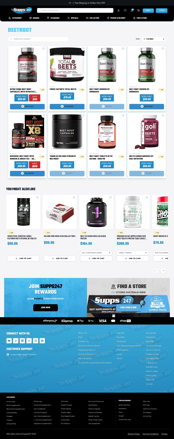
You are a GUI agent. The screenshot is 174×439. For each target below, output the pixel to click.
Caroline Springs (153, 346)
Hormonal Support (40, 412)
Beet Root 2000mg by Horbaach (139, 90)
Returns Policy (134, 434)
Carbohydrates (12, 412)
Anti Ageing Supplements (129, 346)
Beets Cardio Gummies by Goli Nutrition (141, 157)
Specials (120, 333)
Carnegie (150, 341)
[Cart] (138, 10)
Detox (119, 358)
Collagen (10, 416)
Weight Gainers (93, 416)
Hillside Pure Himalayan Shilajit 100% (60, 236)
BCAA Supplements (13, 405)
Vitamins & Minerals (95, 412)
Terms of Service (86, 354)
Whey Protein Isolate (95, 420)
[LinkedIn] (22, 340)
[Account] (118, 10)
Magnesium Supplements (42, 423)
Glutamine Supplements (42, 405)
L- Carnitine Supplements (42, 420)
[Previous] (155, 271)
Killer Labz (146, 401)
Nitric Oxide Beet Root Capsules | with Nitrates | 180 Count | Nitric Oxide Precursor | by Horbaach (22, 90)
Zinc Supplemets (94, 423)
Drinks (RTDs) (11, 424)
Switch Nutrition (124, 405)
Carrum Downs (153, 350)
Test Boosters (92, 405)
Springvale (151, 333)
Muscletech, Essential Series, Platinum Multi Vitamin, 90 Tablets (21, 237)
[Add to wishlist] (37, 197)
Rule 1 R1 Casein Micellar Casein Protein (93, 237)
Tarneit (149, 384)
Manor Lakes (152, 371)
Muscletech (122, 408)
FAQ (80, 337)
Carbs (119, 354)
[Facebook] (42, 340)
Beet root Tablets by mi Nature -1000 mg (100, 157)
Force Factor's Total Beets (63, 89)
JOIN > (148, 10)
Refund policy (84, 358)
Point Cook (151, 375)
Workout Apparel (94, 409)
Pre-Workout (65, 423)
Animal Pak (147, 416)
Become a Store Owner (89, 346)
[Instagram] (35, 340)
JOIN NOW (45, 307)
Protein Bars (65, 420)
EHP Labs (146, 405)
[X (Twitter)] (29, 340)
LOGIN (161, 10)
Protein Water (66, 412)
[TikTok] (15, 340)
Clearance (121, 341)
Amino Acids (11, 401)
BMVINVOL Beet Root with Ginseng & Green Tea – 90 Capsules (22, 157)
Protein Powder (66, 405)
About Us (82, 333)
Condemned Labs (125, 419)
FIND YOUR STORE (128, 307)
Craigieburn (151, 363)
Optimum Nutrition (150, 409)
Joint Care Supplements (42, 416)
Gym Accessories (39, 409)
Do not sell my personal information (95, 363)
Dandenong (151, 367)
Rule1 (120, 412)
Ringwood (151, 337)
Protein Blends (66, 409)
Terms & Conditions (151, 434)
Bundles (121, 337)
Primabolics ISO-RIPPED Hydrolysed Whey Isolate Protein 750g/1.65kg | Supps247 (131, 239)
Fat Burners (38, 401)
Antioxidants (122, 350)
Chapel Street (152, 354)
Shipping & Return (87, 350)
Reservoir (150, 380)
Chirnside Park (153, 358)
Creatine (9, 420)
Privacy (164, 434)
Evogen (121, 416)
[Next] (163, 271)
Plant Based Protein (68, 416)
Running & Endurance (96, 401)
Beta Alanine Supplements (16, 409)
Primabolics (147, 412)
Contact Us (83, 341)
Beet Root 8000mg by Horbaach (99, 90)
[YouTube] (9, 340)
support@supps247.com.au (24, 354)
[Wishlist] (125, 10)
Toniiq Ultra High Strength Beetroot (63, 157)
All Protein (64, 401)
